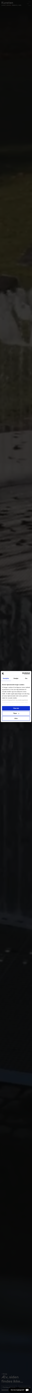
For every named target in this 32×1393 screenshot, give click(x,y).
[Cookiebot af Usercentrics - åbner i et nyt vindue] (22, 673)
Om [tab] (26, 678)
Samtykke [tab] (6, 678)
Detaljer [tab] (16, 678)
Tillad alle (16, 708)
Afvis (16, 718)
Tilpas (15, 713)
